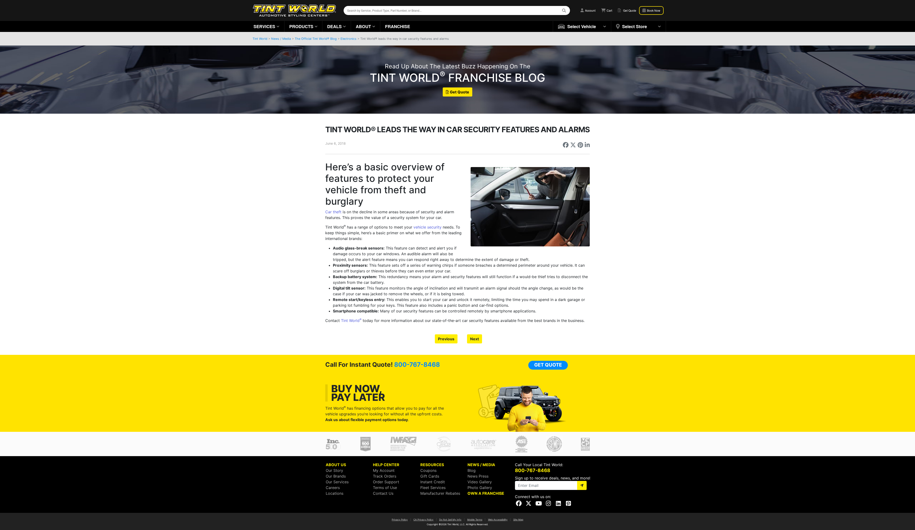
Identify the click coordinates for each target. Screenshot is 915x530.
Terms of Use (385, 487)
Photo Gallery (480, 487)
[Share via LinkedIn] (587, 145)
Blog (472, 470)
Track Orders (384, 476)
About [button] (363, 26)
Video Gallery (480, 481)
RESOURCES (432, 464)
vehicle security (427, 227)
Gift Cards (429, 476)
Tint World (260, 39)
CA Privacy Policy (423, 519)
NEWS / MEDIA (481, 464)
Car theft (333, 211)
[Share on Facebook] (566, 145)
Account (589, 10)
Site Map (518, 519)
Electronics (348, 39)
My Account (384, 470)
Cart (609, 10)
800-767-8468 (417, 364)
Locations (334, 493)
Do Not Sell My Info (450, 519)
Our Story (334, 470)
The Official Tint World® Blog (316, 39)
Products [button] (301, 26)
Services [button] (264, 26)
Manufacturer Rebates (440, 493)
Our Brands (336, 476)
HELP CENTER (386, 464)
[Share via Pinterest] (580, 145)
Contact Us (383, 493)
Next (474, 338)
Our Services (337, 481)
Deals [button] (334, 26)
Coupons (428, 470)
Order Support (386, 481)
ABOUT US (336, 464)
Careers (333, 487)
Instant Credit (432, 481)
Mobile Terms (474, 519)
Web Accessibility (498, 519)
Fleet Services (433, 487)
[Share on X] (573, 145)
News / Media (281, 39)
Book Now (653, 10)
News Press (478, 476)
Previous (446, 338)
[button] (582, 26)
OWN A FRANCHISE (486, 493)
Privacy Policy (400, 519)
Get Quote (459, 92)
